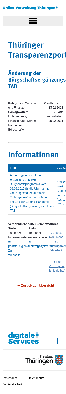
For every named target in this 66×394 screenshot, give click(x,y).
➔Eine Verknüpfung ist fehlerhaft (57, 266)
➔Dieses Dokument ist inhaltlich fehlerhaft (56, 241)
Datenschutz (36, 378)
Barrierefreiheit (12, 384)
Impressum (10, 378)
